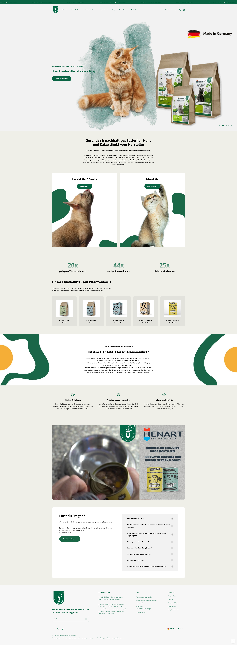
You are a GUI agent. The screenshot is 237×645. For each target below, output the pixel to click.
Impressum (171, 593)
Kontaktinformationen (118, 638)
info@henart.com (173, 610)
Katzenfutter (89, 10)
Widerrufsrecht (141, 612)
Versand (84, 638)
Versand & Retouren (174, 603)
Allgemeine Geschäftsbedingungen (144, 608)
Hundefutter (75, 10)
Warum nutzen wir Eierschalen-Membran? (146, 602)
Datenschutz (172, 596)
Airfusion (134, 10)
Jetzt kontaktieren (69, 539)
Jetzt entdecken (62, 79)
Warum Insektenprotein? (144, 597)
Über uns (103, 10)
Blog (113, 10)
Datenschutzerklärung (69, 638)
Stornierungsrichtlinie (103, 638)
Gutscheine (123, 10)
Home (64, 10)
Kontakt (170, 600)
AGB (79, 638)
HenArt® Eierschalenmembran (101, 358)
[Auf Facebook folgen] (53, 629)
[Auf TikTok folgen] (62, 629)
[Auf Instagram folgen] (58, 629)
